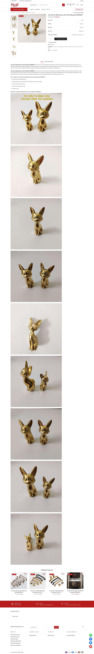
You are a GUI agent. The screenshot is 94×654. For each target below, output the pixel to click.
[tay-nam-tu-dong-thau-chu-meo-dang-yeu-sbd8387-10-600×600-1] (14, 46)
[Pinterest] (53, 50)
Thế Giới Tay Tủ (15, 616)
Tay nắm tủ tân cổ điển (30, 12)
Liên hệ (48, 9)
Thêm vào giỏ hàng (61, 38)
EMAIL (41, 603)
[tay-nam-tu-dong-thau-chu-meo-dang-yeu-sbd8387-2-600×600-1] (14, 18)
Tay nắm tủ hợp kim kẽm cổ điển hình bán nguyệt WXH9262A (75, 591)
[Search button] (63, 5)
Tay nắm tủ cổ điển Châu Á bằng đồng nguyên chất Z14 (38, 591)
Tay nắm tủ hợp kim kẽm (69, 46)
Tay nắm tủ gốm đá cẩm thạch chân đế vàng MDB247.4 (19, 591)
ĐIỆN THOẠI (18, 603)
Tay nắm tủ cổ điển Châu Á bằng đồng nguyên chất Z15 (56, 591)
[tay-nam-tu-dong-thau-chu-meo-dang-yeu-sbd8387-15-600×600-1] (14, 39)
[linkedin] (54, 50)
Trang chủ (32, 9)
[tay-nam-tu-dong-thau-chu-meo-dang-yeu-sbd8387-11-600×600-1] (14, 32)
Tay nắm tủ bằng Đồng (58, 46)
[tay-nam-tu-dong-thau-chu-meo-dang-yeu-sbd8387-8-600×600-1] (14, 53)
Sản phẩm (37, 9)
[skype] (56, 50)
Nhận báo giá (79, 9)
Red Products (20, 652)
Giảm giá (43, 9)
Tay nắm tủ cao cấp (20, 12)
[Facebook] (51, 50)
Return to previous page (78, 12)
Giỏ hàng (81, 0)
